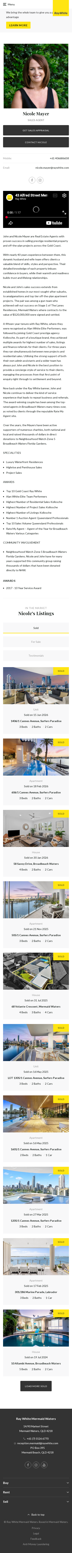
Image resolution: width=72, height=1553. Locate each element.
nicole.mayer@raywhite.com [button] (52, 167)
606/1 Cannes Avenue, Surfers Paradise (36, 792)
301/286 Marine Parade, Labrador (36, 1292)
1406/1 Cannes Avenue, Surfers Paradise (36, 721)
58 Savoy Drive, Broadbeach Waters (36, 863)
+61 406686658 (59, 158)
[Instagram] (40, 180)
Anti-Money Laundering (36, 1544)
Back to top (38, 1514)
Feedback (36, 1538)
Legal (36, 1533)
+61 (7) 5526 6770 (38, 1438)
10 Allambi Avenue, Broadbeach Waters (36, 1363)
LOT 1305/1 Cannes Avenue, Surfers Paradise (36, 1077)
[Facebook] (32, 180)
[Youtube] (44, 1465)
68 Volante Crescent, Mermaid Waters (36, 1006)
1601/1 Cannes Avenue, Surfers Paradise (36, 1149)
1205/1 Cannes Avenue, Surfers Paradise (36, 1220)
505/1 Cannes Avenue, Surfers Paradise (36, 935)
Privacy (36, 1528)
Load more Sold (36, 1386)
